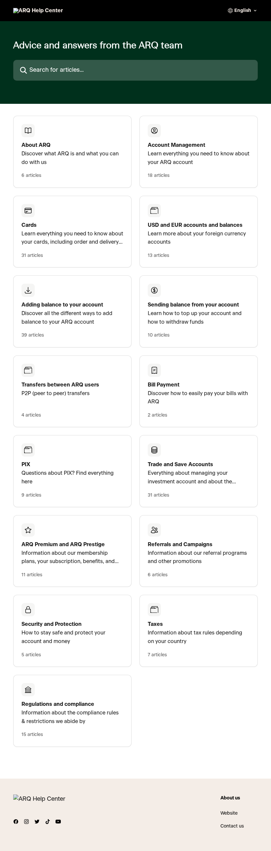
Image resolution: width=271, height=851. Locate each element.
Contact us (232, 826)
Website (229, 813)
